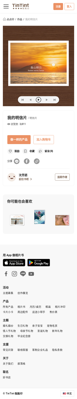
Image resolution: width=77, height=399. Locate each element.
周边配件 (23, 312)
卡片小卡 (8, 312)
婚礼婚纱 (8, 325)
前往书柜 (24, 179)
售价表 (53, 312)
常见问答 (8, 349)
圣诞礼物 (42, 330)
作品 (20, 19)
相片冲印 (60, 306)
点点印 (10, 19)
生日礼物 (23, 325)
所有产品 (8, 306)
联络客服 (23, 349)
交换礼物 (8, 336)
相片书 (21, 306)
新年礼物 (57, 330)
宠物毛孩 (52, 325)
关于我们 (8, 363)
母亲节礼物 (26, 330)
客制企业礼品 (40, 349)
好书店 (7, 377)
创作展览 (23, 293)
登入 (69, 6)
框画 (48, 306)
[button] (17, 219)
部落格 (21, 363)
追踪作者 (62, 177)
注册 (58, 6)
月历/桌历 (35, 306)
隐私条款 (57, 349)
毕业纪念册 (24, 336)
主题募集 (8, 293)
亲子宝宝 (37, 325)
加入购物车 (44, 139)
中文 (69, 393)
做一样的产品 (19, 139)
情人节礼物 (9, 330)
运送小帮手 (38, 312)
